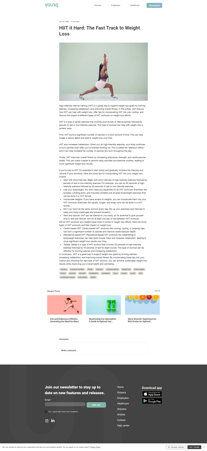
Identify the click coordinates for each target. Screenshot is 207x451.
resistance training (68, 277)
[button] (152, 401)
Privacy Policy (95, 447)
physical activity (112, 269)
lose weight (82, 277)
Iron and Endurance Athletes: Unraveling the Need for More (64, 320)
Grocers (121, 392)
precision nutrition (77, 269)
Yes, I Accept (194, 447)
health (90, 269)
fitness (63, 273)
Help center (123, 425)
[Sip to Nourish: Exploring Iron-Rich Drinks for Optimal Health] (142, 305)
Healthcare (123, 403)
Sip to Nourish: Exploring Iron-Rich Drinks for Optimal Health (142, 320)
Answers (121, 409)
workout (72, 273)
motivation (106, 273)
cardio (132, 273)
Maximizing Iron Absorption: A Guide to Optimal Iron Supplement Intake (102, 320)
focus (115, 273)
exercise (99, 269)
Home (120, 387)
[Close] (204, 447)
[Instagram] (47, 421)
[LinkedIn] (53, 421)
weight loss (126, 269)
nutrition (64, 269)
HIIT (140, 273)
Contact (121, 420)
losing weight (139, 269)
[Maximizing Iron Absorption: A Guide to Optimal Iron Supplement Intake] (103, 305)
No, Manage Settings (176, 447)
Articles (121, 414)
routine (124, 273)
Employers (123, 398)
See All (157, 291)
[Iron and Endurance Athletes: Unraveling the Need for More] (64, 305)
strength (82, 273)
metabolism (93, 273)
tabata (93, 277)
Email (48, 400)
